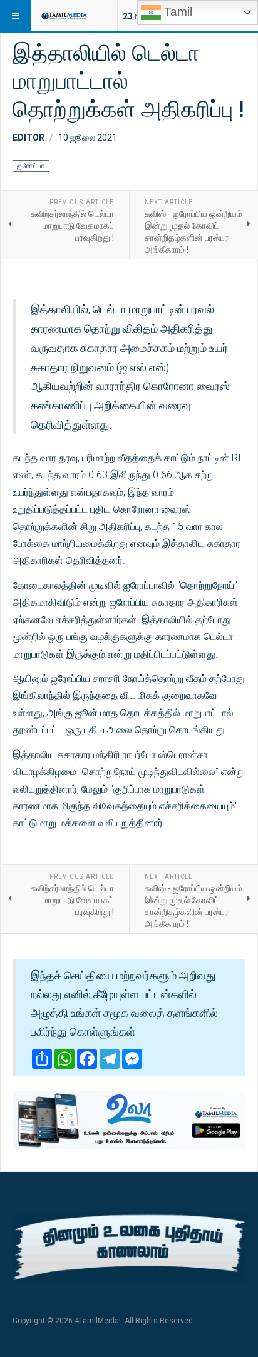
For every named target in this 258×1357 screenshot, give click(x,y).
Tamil (176, 11)
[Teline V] (64, 15)
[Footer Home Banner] (129, 1248)
